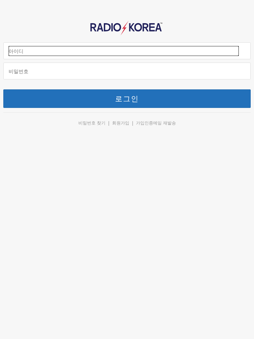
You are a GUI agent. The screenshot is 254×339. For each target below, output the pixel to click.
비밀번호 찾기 (92, 123)
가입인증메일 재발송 (156, 123)
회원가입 (120, 123)
